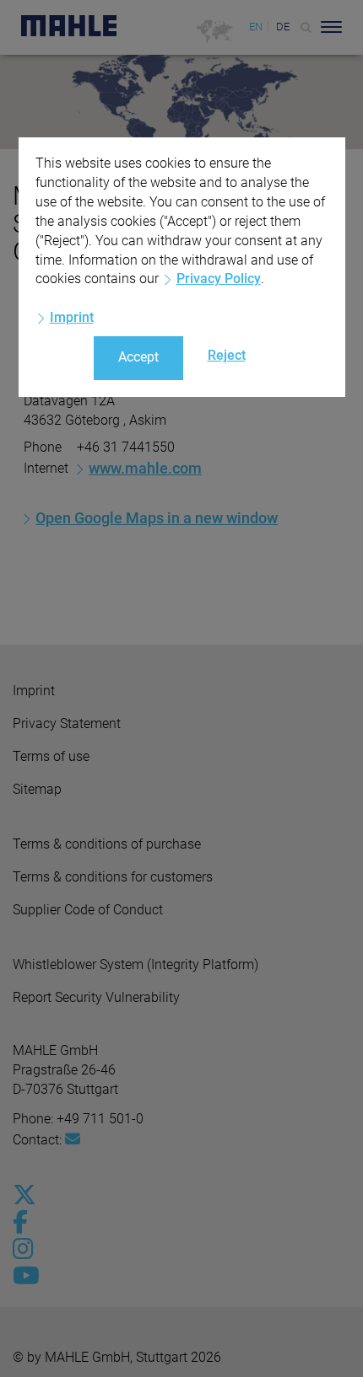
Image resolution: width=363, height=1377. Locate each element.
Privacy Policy (218, 279)
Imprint (72, 317)
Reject (227, 355)
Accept (138, 357)
